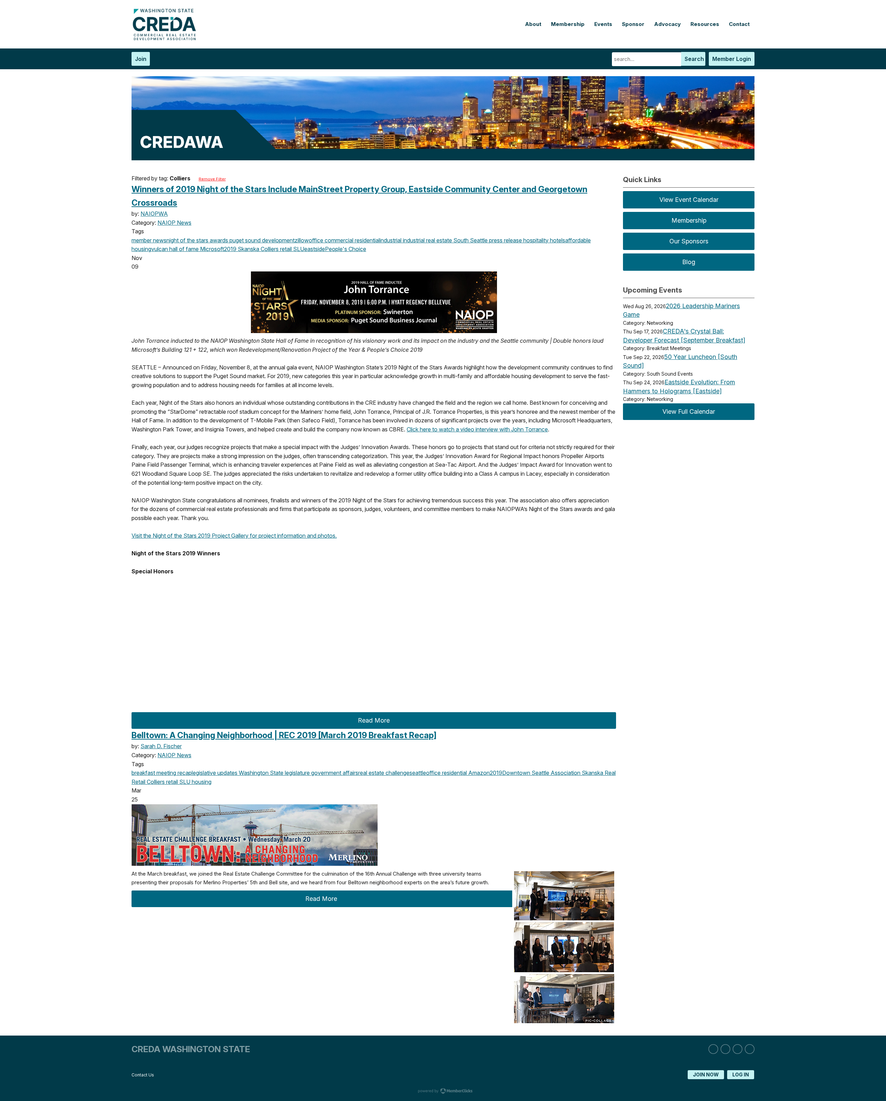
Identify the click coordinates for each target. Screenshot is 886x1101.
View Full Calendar (688, 411)
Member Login (731, 58)
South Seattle (470, 240)
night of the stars (187, 240)
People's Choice (345, 248)
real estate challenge (383, 772)
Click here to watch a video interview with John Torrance (477, 429)
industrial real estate (426, 240)
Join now (706, 1074)
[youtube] (749, 1049)
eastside (314, 248)
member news (149, 240)
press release (505, 240)
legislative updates (214, 772)
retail (285, 248)
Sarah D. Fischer (161, 746)
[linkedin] (713, 1049)
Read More (374, 720)
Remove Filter (212, 179)
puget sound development (261, 240)
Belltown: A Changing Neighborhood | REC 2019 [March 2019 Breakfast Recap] (284, 735)
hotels (557, 240)
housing (200, 781)
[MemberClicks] (166, 38)
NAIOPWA (154, 213)
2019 (230, 248)
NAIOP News (174, 222)
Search (694, 58)
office (316, 240)
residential (366, 240)
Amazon (478, 772)
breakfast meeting (154, 772)
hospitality (535, 240)
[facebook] (737, 1049)
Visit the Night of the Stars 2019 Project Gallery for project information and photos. (234, 535)
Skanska (247, 248)
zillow (302, 240)
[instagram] (725, 1049)
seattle (417, 772)
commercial (338, 240)
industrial (390, 240)
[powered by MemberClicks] (443, 1091)
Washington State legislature (273, 772)
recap (184, 772)
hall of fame (183, 248)
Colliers (269, 248)
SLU (298, 248)
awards (218, 240)
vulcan (159, 248)
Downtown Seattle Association (541, 772)
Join (140, 58)
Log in (740, 1074)
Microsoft (211, 248)
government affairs (334, 772)
